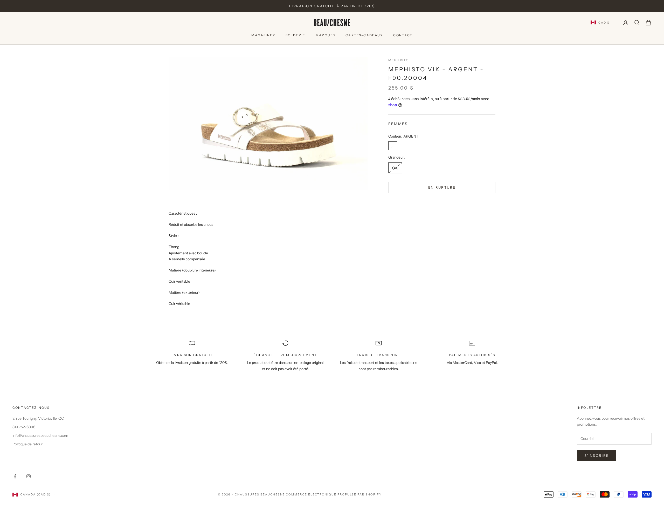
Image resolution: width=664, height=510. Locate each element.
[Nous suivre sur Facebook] (15, 476)
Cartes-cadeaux (364, 35)
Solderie (295, 35)
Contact (402, 35)
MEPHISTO (398, 60)
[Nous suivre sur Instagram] (28, 476)
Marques (325, 35)
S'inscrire (596, 455)
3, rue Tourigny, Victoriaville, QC (38, 418)
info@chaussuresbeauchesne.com (40, 435)
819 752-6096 (23, 427)
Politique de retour (27, 444)
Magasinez (263, 35)
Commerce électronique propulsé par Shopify (333, 494)
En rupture (441, 187)
